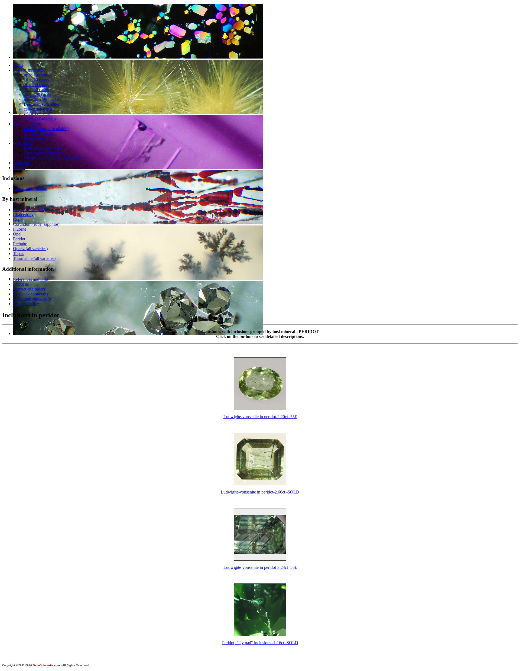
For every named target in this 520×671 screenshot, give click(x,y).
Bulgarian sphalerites (42, 104)
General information (30, 188)
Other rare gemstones (42, 153)
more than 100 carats (41, 99)
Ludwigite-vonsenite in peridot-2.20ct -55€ (260, 416)
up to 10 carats (36, 75)
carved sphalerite (38, 109)
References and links (30, 279)
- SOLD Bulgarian (40, 119)
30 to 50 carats (36, 89)
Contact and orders (29, 289)
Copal (18, 219)
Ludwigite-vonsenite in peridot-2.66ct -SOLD (260, 492)
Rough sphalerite (27, 123)
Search (19, 167)
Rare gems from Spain (43, 148)
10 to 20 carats (36, 80)
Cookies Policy (26, 303)
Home (18, 65)
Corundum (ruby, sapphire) (36, 224)
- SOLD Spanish (38, 114)
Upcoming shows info (32, 298)
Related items (35, 138)
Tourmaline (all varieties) (34, 258)
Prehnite (20, 243)
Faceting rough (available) (46, 128)
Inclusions (21, 162)
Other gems (23, 143)
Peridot (19, 239)
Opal (17, 234)
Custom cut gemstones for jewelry (53, 158)
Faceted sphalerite (28, 70)
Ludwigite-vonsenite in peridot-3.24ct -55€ (260, 567)
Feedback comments (30, 294)
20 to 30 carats (36, 84)
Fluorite (19, 229)
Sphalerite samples (40, 133)
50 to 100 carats (37, 94)
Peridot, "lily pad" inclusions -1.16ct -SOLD (260, 642)
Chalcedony (23, 214)
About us (21, 284)
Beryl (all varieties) (29, 209)
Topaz (18, 253)
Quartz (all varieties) (30, 248)
